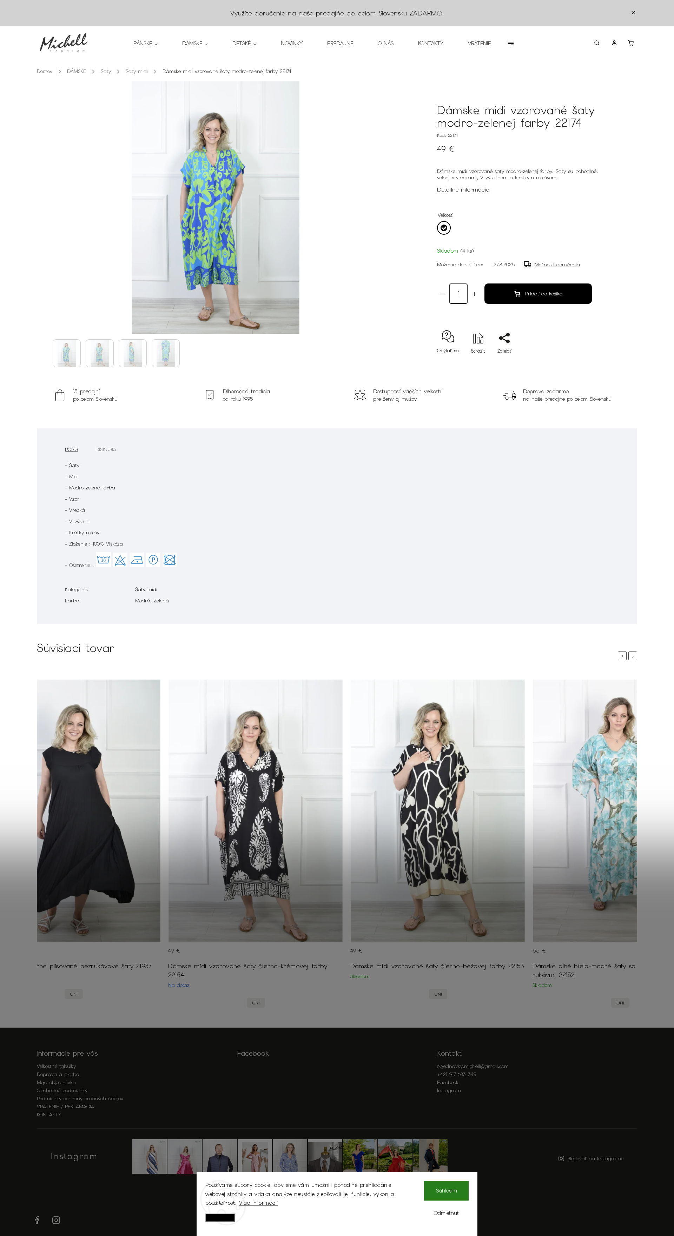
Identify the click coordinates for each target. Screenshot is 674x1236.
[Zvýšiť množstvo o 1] (474, 294)
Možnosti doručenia (557, 264)
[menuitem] (151, 43)
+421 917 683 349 (456, 1074)
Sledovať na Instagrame (595, 1158)
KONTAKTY (49, 1114)
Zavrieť (577, 363)
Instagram (449, 1090)
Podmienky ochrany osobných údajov (80, 1098)
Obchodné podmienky (62, 1090)
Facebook (447, 1082)
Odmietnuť (446, 1213)
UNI (74, 994)
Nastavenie (220, 1218)
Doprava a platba (58, 1074)
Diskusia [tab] (106, 449)
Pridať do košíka (544, 293)
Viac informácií (258, 1203)
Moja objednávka (56, 1082)
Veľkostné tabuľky (56, 1066)
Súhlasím (446, 1190)
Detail (149, 955)
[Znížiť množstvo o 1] (442, 294)
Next (634, 656)
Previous (623, 656)
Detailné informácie (463, 189)
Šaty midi (146, 589)
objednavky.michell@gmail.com (473, 1066)
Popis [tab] (71, 449)
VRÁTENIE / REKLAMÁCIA (65, 1106)
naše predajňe (321, 13)
